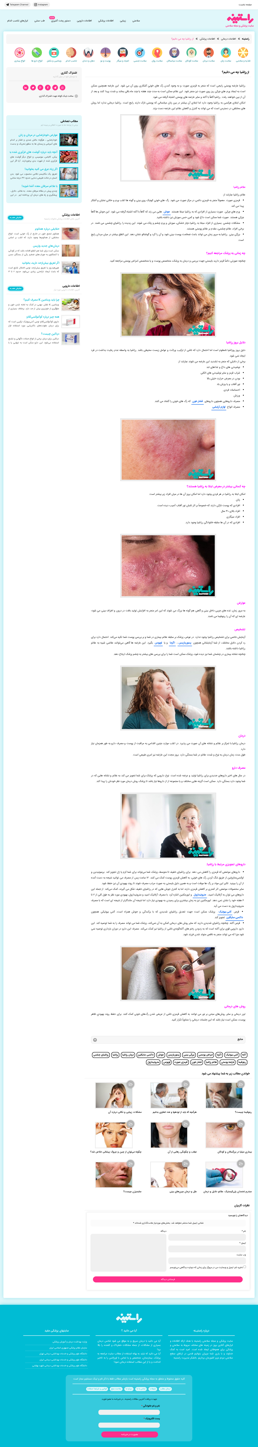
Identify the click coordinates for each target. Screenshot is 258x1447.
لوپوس (158, 643)
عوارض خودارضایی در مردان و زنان (38, 135)
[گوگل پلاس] (40, 88)
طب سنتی (39, 21)
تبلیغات (153, 1389)
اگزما (172, 643)
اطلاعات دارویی (84, 21)
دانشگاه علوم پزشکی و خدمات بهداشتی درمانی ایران (63, 1360)
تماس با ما (141, 1389)
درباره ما (129, 1389)
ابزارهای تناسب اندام (17, 21)
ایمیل (242, 1243)
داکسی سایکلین (234, 917)
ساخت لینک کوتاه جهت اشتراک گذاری (56, 96)
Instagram (43, 4)
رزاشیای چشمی (100, 1055)
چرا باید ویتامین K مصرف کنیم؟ (41, 300)
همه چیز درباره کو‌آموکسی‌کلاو (42, 317)
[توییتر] (33, 88)
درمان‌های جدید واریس (46, 246)
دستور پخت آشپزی (60, 21)
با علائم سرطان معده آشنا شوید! (39, 186)
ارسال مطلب (165, 1389)
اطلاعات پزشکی (106, 21)
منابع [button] (240, 1039)
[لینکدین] (26, 88)
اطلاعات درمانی (228, 39)
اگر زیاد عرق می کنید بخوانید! (41, 169)
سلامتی (136, 21)
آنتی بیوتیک (225, 912)
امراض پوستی (206, 1055)
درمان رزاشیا (128, 1055)
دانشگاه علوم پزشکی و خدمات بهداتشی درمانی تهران (63, 1354)
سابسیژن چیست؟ (132, 1192)
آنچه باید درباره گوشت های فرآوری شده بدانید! (30, 152)
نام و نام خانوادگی (150, 1406)
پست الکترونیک (152, 1419)
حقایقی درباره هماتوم (47, 229)
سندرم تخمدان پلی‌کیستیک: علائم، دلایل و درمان (227, 1192)
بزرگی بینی (189, 1055)
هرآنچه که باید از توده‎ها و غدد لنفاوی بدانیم (175, 1112)
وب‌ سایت (241, 1255)
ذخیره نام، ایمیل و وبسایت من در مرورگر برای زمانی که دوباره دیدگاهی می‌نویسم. (206, 1267)
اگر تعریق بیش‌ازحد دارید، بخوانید (40, 263)
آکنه (244, 1055)
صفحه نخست (245, 5)
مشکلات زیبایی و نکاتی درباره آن (124, 1112)
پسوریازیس (184, 643)
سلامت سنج (116, 1389)
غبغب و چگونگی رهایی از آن (182, 1152)
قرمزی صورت (181, 1062)
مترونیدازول (200, 895)
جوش (167, 212)
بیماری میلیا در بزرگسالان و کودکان (235, 1152)
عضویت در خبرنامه (129, 1434)
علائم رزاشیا (211, 1062)
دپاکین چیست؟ (50, 334)
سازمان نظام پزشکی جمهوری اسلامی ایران (68, 1348)
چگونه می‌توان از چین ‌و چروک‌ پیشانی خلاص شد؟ (115, 1152)
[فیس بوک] (48, 88)
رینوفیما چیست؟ (243, 1112)
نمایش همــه (15, 217)
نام (244, 1231)
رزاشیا (115, 1055)
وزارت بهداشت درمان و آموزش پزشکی (70, 1342)
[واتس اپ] (62, 88)
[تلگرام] (55, 88)
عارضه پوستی (227, 1062)
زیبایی (123, 21)
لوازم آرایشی (218, 407)
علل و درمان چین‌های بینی (183, 1192)
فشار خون (197, 401)
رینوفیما (242, 1062)
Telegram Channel (19, 4)
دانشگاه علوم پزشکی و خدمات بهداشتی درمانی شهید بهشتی (59, 1366)
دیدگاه (163, 1231)
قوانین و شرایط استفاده (97, 1389)
